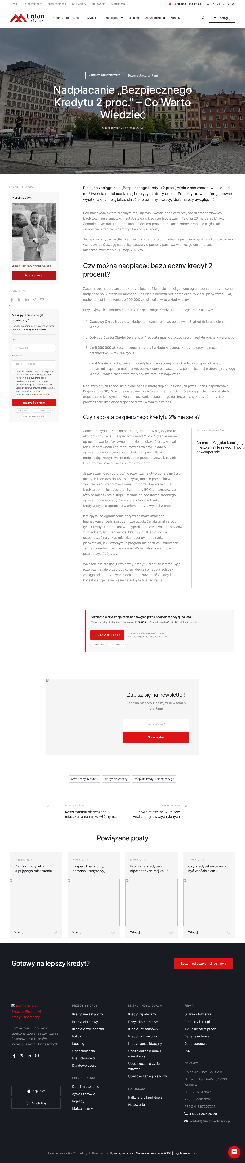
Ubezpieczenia (83, 1051)
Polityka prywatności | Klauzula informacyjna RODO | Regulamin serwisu (152, 1153)
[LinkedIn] (27, 300)
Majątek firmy (82, 1108)
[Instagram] (37, 1055)
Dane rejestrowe (197, 1036)
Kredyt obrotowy (85, 1022)
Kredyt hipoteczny (142, 1014)
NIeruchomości (83, 1058)
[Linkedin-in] (29, 1055)
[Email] (42, 300)
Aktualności (118, 3)
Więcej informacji (40, 394)
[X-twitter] (21, 1055)
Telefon (17, 355)
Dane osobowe (195, 1044)
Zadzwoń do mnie (34, 402)
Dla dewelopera (32, 3)
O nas (13, 3)
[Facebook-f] (14, 1055)
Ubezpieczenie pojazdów (147, 1076)
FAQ (187, 1051)
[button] (185, 4)
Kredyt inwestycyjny (87, 1014)
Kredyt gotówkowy (142, 1036)
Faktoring (79, 1036)
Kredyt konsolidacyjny (145, 1044)
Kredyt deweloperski (88, 1029)
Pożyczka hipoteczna (144, 1022)
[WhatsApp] (34, 300)
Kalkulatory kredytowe (145, 1097)
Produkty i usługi (197, 1022)
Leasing (78, 1044)
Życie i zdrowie (83, 1094)
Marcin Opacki (22, 197)
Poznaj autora (33, 275)
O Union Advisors (197, 1014)
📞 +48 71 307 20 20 (107, 635)
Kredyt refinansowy (143, 1029)
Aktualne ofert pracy (200, 1029)
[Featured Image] (36, 902)
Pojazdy (78, 1101)
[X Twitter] (19, 300)
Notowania (98, 3)
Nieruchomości (57, 3)
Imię (14, 339)
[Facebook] (12, 300)
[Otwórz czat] (234, 1152)
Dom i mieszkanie (85, 1087)
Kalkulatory (79, 3)
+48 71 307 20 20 (203, 1114)
